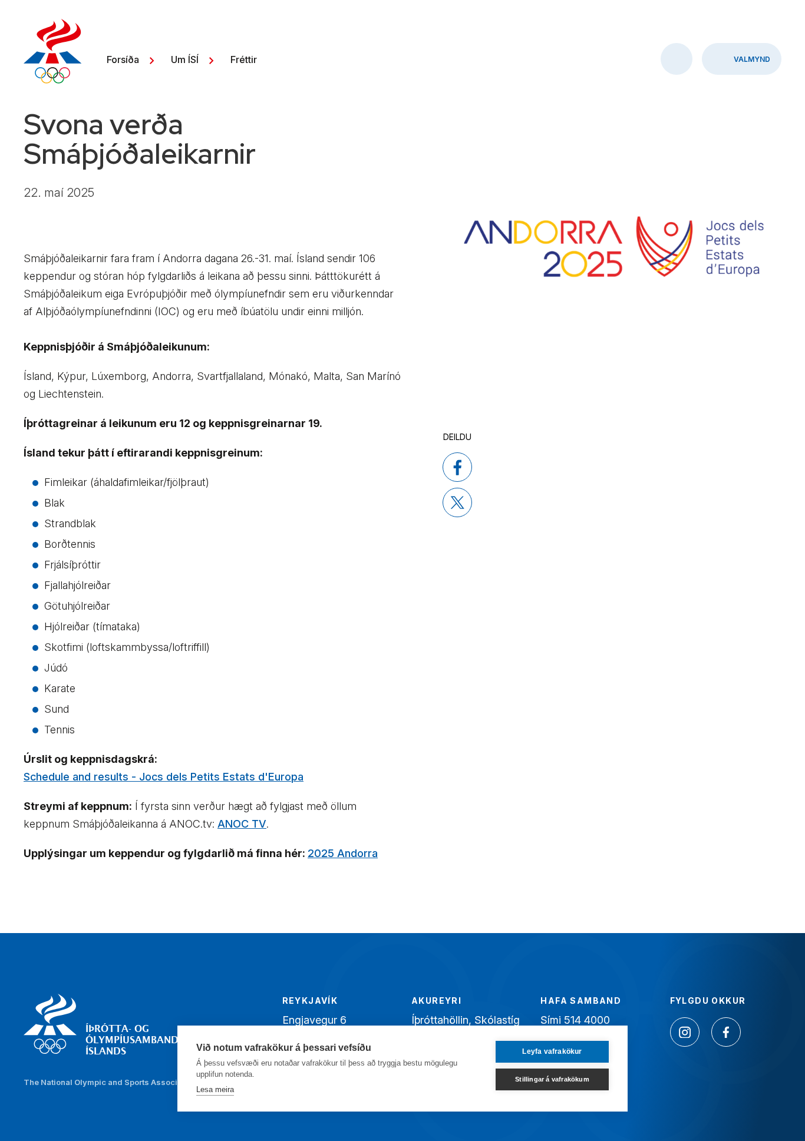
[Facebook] (726, 1032)
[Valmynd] (741, 59)
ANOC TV (241, 824)
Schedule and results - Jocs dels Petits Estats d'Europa (163, 776)
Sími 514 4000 (575, 1020)
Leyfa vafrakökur (552, 1051)
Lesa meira (215, 1089)
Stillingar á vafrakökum (552, 1079)
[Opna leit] (676, 59)
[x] (457, 502)
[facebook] (457, 467)
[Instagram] (685, 1032)
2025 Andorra (343, 853)
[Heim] (53, 53)
